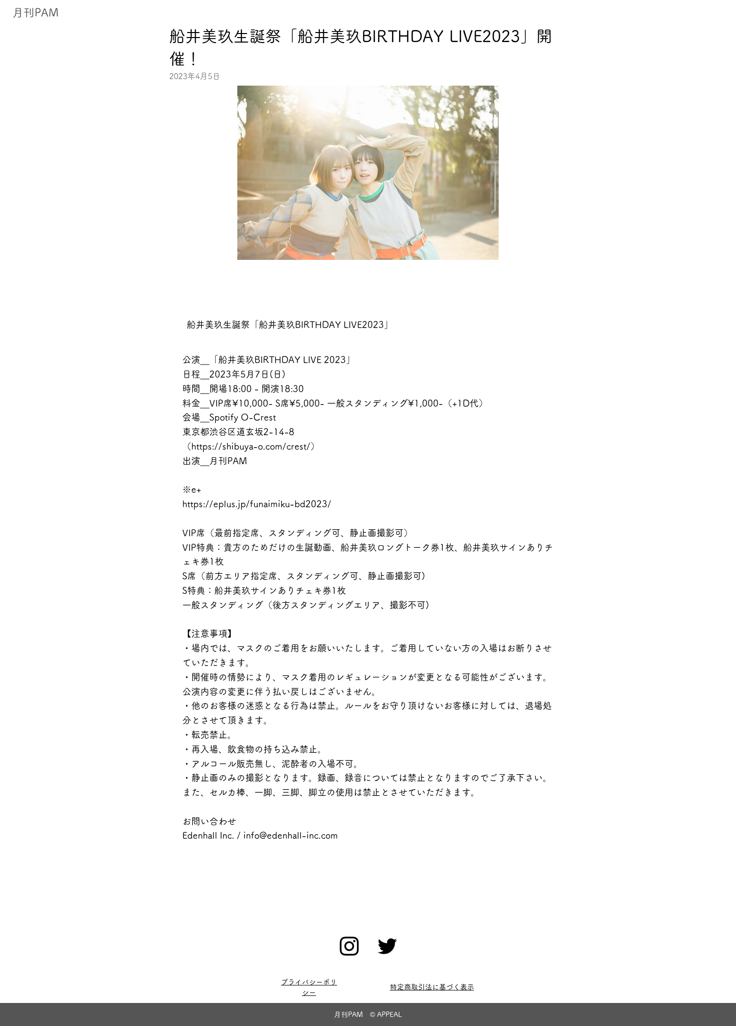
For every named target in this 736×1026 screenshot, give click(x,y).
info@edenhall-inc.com (290, 835)
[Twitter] (387, 946)
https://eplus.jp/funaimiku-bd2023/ (256, 503)
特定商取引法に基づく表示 (432, 986)
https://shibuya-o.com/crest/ (250, 446)
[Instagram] (349, 946)
